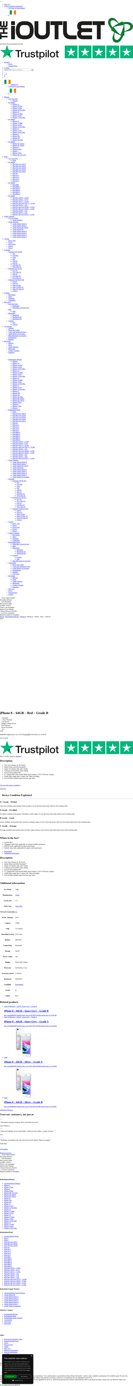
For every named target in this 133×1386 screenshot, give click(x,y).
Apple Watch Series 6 (19, 231)
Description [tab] (8, 851)
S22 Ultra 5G (16, 278)
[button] (17, 1380)
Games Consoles (13, 351)
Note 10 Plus (16, 285)
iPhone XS (16, 138)
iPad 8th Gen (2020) (19, 170)
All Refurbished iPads (11, 1236)
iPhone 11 (15, 129)
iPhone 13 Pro (17, 116)
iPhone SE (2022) (18, 144)
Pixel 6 (10, 246)
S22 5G (15, 274)
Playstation (11, 295)
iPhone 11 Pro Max (18, 132)
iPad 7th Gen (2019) (19, 168)
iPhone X (15, 134)
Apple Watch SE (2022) (20, 227)
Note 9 (14, 282)
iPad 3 (6, 1238)
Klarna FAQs (8, 1345)
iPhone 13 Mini (17, 114)
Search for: (7, 70)
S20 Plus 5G (16, 265)
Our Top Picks (13, 99)
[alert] (17, 1369)
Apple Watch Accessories (16, 334)
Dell (13, 323)
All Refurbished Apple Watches (14, 1293)
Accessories (8, 326)
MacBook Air (17, 317)
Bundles (11, 339)
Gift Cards (15, 574)
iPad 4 (6, 1240)
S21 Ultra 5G (16, 272)
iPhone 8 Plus (17, 149)
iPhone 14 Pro (17, 108)
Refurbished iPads (14, 410)
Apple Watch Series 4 (19, 235)
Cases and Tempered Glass (17, 332)
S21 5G (15, 270)
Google (6, 239)
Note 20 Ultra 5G (18, 289)
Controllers (12, 300)
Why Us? (7, 4)
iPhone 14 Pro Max (18, 110)
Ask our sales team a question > (10, 785)
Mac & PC (7, 302)
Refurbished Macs (14, 542)
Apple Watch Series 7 (19, 226)
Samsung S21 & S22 (15, 268)
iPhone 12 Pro (17, 125)
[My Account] (4, 72)
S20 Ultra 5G (16, 267)
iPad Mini (15, 185)
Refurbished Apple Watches (13, 1318)
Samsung (7, 250)
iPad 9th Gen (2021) (19, 171)
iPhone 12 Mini (17, 123)
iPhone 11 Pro (17, 130)
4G (16, 912)
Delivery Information (11, 1350)
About (6, 1347)
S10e (14, 257)
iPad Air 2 (15, 175)
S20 (13, 259)
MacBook (15, 315)
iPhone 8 (15, 147)
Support (6, 62)
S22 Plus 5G (16, 276)
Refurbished (19, 984)
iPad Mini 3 (16, 188)
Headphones (12, 337)
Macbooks (15, 306)
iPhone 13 (15, 112)
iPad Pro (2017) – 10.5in (20, 201)
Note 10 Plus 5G (17, 287)
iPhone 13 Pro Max (18, 117)
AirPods (11, 328)
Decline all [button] (24, 1376)
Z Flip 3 (15, 291)
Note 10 (15, 283)
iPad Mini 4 (16, 190)
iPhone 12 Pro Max (18, 127)
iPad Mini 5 (16, 192)
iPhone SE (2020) (18, 145)
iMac (10, 309)
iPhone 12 (15, 121)
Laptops (11, 321)
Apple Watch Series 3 (19, 237)
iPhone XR (16, 136)
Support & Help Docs (11, 1341)
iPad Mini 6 (16, 194)
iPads (6, 157)
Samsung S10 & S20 (15, 252)
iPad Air (15, 173)
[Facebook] (0, 1)
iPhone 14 (15, 104)
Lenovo (15, 324)
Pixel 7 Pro (12, 240)
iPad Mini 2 (16, 186)
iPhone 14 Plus (17, 106)
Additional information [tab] (11, 853)
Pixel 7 (10, 242)
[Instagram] (2, 1)
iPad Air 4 (15, 179)
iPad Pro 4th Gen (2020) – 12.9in (23, 209)
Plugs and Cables (14, 330)
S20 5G (15, 263)
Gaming (6, 293)
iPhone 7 (15, 151)
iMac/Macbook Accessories (17, 336)
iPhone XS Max (17, 140)
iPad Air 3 (15, 177)
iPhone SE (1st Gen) (19, 155)
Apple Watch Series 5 (19, 233)
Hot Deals (7, 341)
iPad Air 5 (15, 181)
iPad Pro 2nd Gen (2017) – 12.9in (23, 203)
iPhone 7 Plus (17, 153)
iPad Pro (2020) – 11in (19, 211)
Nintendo (11, 298)
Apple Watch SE (17, 229)
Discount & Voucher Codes (13, 1339)
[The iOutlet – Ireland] (66, 42)
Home (2, 617)
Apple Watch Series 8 (19, 224)
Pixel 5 (10, 248)
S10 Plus (15, 255)
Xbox (10, 296)
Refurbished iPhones (15, 359)
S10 (13, 254)
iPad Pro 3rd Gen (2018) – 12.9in (23, 207)
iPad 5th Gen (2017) (19, 164)
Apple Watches (9, 216)
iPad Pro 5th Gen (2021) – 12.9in (23, 214)
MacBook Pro (17, 319)
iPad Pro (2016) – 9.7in (20, 199)
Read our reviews (6, 1153)
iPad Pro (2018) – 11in (19, 205)
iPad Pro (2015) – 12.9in (20, 198)
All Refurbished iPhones (12, 1183)
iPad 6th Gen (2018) (19, 166)
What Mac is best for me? (20, 308)
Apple (17, 895)
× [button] (31, 1356)
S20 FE (14, 261)
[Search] (32, 70)
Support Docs (12, 66)
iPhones (6, 97)
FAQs (10, 64)
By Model (11, 102)
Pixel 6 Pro (12, 244)
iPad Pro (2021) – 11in (19, 213)
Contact (6, 68)
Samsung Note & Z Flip (16, 280)
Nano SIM (18, 906)
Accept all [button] (10, 1376)
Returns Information (10, 1352)
